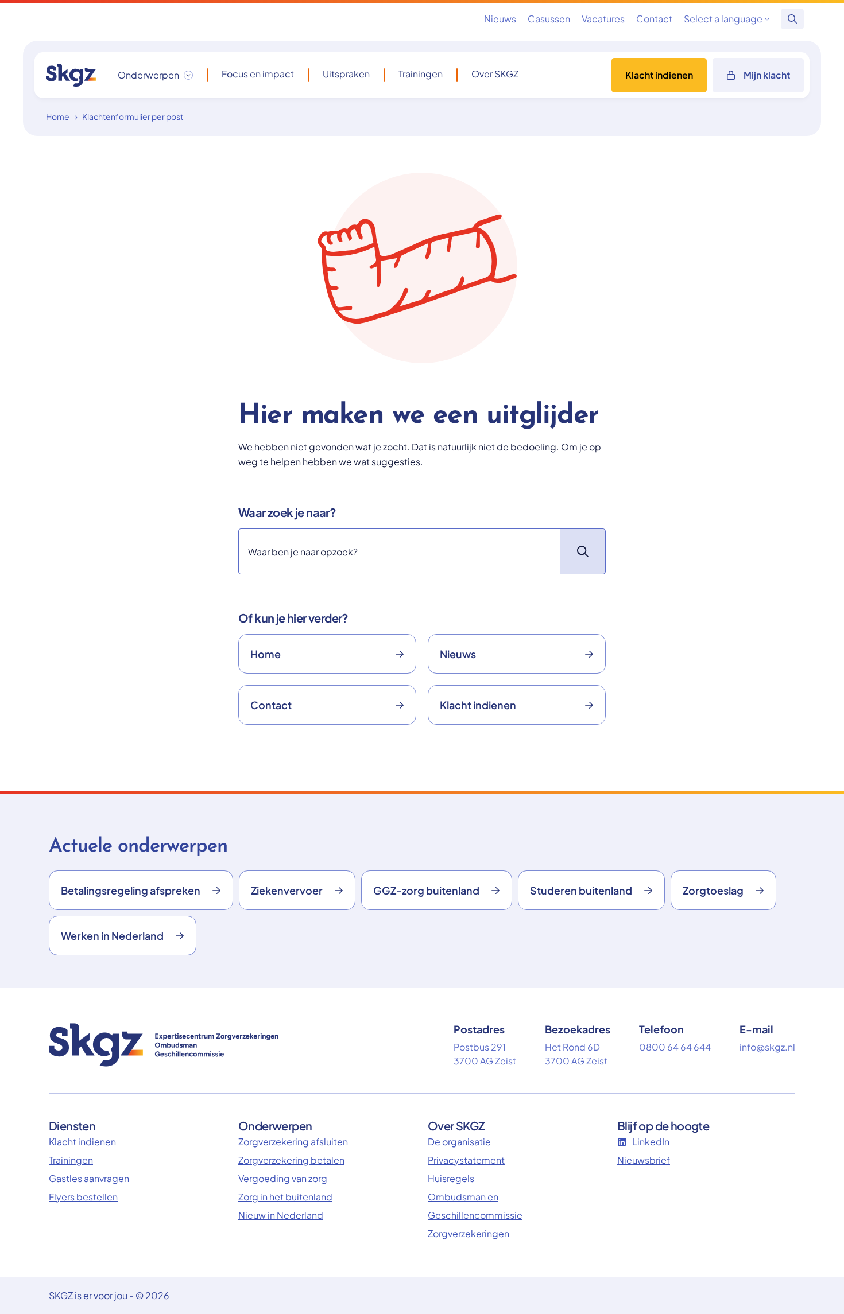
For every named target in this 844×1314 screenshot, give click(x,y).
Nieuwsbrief (643, 1160)
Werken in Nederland (112, 935)
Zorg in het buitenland (285, 1197)
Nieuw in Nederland (280, 1215)
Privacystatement (466, 1160)
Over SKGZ (494, 74)
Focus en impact (258, 74)
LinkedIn (650, 1142)
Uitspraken (346, 74)
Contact (654, 19)
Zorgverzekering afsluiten (293, 1142)
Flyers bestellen (83, 1197)
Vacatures (603, 19)
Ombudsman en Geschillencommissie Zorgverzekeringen (475, 1215)
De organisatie (459, 1142)
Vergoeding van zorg (282, 1178)
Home (57, 116)
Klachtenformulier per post (132, 116)
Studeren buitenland (581, 890)
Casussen (549, 19)
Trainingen (420, 74)
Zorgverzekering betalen (291, 1160)
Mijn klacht (767, 75)
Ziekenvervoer (287, 890)
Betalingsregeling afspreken (130, 890)
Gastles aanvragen (89, 1178)
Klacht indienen (659, 75)
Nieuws (500, 19)
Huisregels (451, 1178)
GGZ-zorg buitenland (426, 890)
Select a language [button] (723, 19)
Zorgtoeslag (713, 890)
